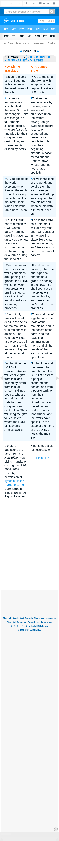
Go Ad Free (6, 834)
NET (24, 60)
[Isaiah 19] (55, 385)
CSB (35, 57)
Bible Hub (42, 458)
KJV (7, 60)
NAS (18, 60)
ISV (12, 60)
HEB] (41, 60)
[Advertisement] (33, 565)
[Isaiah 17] (4, 385)
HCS (47, 57)
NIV (30, 60)
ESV (41, 57)
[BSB (29, 57)
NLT (35, 60)
